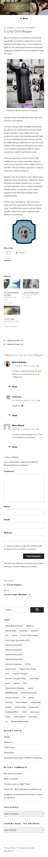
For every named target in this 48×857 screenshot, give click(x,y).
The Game (33, 717)
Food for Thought (19, 674)
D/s (6, 635)
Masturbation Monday (15, 688)
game (7, 683)
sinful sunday (20, 707)
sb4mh (8, 707)
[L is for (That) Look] (31, 283)
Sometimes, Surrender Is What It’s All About (23, 758)
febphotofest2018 (13, 650)
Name (7, 506)
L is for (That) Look (31, 292)
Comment (9, 471)
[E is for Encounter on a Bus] (12, 283)
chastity (34, 631)
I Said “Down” (10, 747)
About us (30, 626)
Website (8, 533)
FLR (7, 674)
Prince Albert (21, 702)
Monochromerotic (29, 693)
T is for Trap (9, 319)
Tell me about (19, 717)
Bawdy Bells (10, 631)
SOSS (24, 712)
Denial (14, 635)
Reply (14, 387)
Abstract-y (8, 742)
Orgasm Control (12, 698)
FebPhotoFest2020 (14, 659)
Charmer (30, 28)
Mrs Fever (8, 773)
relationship (36, 702)
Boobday (23, 631)
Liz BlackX (8, 794)
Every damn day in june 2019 (17, 640)
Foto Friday (34, 678)
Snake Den (34, 707)
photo (31, 698)
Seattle (7, 737)
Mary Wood (18, 425)
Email (7, 519)
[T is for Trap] (12, 310)
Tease (7, 717)
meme (31, 688)
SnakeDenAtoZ (15, 340)
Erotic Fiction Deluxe (29, 635)
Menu (25, 18)
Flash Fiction (10, 669)
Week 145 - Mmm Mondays (16, 789)
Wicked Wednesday (20, 721)
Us (6, 721)
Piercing (9, 702)
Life (24, 683)
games (17, 683)
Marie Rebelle (19, 362)
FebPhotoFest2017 (14, 645)
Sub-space (35, 712)
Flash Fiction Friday (27, 669)
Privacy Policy (9, 848)
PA (23, 698)
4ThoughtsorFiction (14, 626)
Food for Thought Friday (15, 678)
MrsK (6, 779)
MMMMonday (11, 693)
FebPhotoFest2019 (14, 654)
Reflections (9, 752)
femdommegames (13, 664)
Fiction (28, 664)
